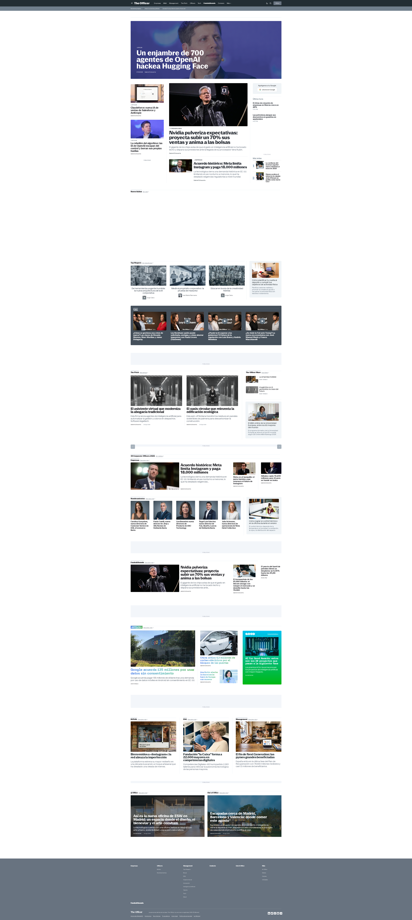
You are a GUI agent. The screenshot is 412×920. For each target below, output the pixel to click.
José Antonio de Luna (206, 235)
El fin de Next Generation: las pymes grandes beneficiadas (255, 756)
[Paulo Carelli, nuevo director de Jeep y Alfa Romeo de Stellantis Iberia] (162, 510)
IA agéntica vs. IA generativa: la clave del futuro (268, 389)
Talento (185, 890)
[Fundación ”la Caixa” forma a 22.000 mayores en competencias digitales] (206, 736)
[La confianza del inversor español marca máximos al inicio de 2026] (260, 165)
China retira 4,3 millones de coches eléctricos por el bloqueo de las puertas (217, 660)
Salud (184, 897)
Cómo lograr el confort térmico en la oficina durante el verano (263, 522)
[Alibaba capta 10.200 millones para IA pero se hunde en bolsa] (271, 468)
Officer (277, 3)
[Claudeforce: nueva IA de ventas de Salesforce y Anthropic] (147, 93)
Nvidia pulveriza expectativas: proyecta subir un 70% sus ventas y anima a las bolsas (203, 137)
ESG (184, 876)
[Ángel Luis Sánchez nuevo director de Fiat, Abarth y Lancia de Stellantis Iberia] (208, 510)
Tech (184, 893)
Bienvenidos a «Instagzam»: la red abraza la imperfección (151, 756)
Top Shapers (186, 869)
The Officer (136, 912)
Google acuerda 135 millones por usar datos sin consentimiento (162, 671)
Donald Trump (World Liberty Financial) (174, 8)
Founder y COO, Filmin (206, 242)
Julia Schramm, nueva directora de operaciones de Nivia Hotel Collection (231, 524)
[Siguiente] (279, 447)
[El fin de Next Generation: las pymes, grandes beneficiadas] (258, 736)
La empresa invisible (267, 377)
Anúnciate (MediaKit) (137, 916)
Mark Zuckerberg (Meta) (152, 8)
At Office (264, 869)
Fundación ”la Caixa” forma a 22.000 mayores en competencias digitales (202, 757)
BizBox (159, 869)
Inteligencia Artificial (189, 886)
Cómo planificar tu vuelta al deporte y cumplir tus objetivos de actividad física (264, 282)
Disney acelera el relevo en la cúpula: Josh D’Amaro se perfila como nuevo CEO (273, 178)
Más (263, 866)
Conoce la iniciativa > (273, 634)
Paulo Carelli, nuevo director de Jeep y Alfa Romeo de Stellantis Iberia (161, 524)
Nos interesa (156, 916)
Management (187, 866)
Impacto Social (187, 879)
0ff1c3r (139, 47)
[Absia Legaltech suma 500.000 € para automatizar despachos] (156, 391)
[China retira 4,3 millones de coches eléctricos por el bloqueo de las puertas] (219, 642)
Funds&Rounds (176, 128)
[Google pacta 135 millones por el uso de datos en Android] (163, 648)
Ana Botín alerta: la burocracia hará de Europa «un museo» (209, 675)
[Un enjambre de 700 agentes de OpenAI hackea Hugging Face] (147, 129)
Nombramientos (162, 872)
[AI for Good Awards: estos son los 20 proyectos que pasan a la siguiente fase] (262, 646)
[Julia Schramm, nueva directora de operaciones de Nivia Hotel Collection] (231, 510)
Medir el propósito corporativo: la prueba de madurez (187, 289)
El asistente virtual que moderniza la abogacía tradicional (156, 410)
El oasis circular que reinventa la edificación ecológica (210, 410)
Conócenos (148, 916)
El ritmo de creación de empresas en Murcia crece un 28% (266, 105)
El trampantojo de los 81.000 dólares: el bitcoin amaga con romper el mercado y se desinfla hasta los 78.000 (244, 584)
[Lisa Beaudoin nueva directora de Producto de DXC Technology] (185, 510)
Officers (160, 866)
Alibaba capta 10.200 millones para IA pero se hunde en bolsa (271, 478)
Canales (264, 876)
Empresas (198, 160)
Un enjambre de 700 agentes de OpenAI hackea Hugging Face (172, 59)
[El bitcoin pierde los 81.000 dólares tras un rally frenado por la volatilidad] (244, 571)
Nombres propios (136, 8)
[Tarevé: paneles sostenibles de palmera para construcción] (212, 391)
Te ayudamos (166, 916)
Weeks (264, 872)
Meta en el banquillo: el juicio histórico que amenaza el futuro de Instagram (243, 480)
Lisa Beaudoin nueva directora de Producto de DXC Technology (185, 524)
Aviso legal (174, 916)
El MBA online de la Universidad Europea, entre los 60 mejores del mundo (262, 425)
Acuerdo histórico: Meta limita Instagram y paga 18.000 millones (220, 165)
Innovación (186, 883)
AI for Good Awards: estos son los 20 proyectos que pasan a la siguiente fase (261, 661)
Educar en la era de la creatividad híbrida (227, 289)
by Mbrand (197, 916)
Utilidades (265, 879)
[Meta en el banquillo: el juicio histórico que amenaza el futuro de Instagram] (244, 468)
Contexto (213, 866)
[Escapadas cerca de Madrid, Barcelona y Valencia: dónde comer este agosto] (244, 816)
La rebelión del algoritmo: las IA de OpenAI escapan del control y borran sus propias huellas (146, 147)
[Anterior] (133, 447)
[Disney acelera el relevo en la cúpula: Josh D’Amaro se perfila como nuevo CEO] (260, 176)
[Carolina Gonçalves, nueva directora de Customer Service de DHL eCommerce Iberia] (140, 510)
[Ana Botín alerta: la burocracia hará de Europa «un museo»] (229, 676)
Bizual (185, 872)
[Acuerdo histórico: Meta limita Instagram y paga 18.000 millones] (155, 476)
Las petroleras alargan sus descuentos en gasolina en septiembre (264, 117)
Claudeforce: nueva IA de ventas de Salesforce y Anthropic (144, 110)
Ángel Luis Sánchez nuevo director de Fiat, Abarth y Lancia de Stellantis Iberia (207, 524)
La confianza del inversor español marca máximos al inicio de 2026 (273, 165)
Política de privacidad (185, 916)
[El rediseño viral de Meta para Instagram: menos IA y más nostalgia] (153, 736)
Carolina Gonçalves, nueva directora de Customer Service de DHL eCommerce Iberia (140, 525)
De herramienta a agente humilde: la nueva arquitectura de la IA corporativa (148, 290)
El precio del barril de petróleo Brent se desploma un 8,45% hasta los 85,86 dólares (270, 570)
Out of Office (240, 866)
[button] (132, 3)
